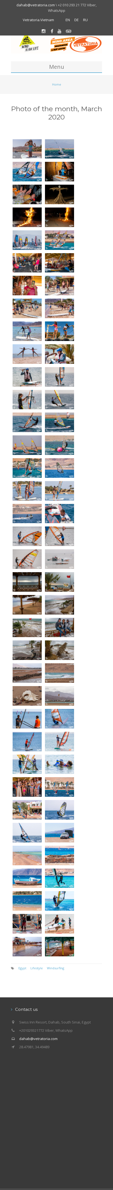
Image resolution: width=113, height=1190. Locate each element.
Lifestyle (36, 968)
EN (68, 19)
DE (76, 19)
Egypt (22, 968)
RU (85, 19)
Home (56, 84)
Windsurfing (55, 968)
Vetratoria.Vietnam (38, 19)
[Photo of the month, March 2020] (27, 148)
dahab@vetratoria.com (35, 4)
